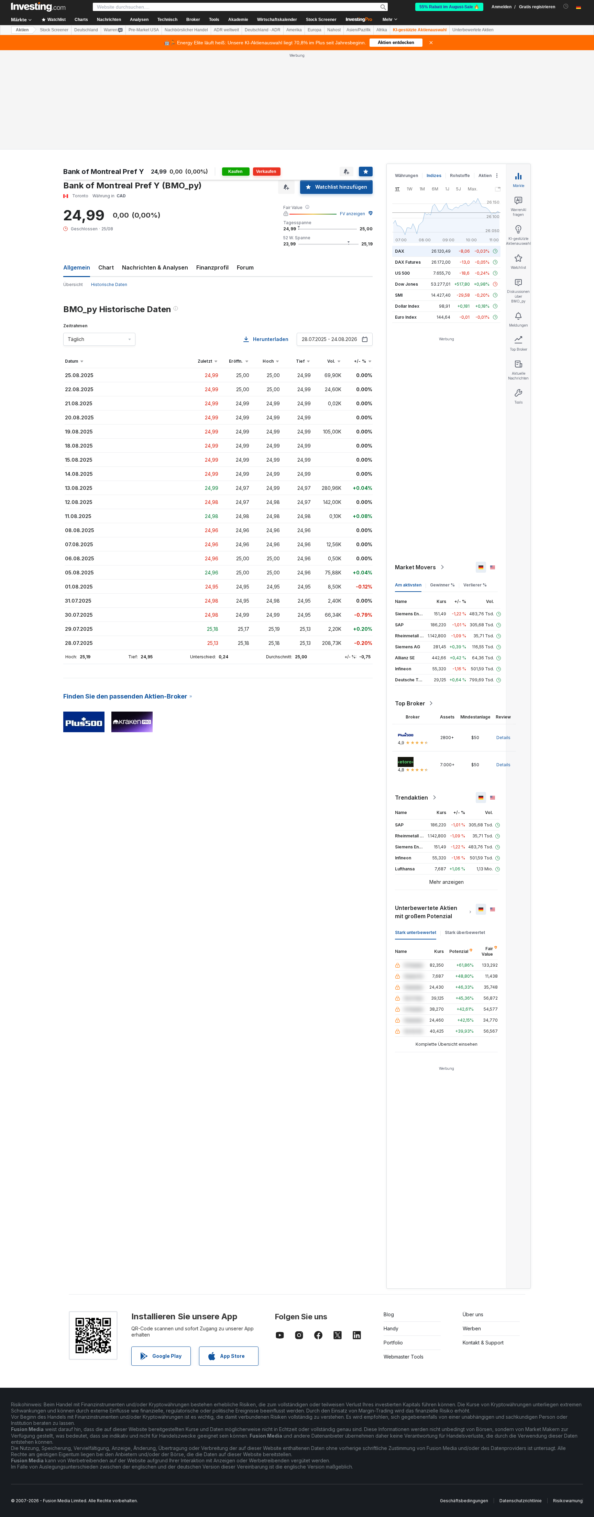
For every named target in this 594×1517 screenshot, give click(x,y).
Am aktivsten (408, 584)
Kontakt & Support (483, 1342)
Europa (314, 30)
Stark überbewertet (465, 932)
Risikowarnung (568, 1500)
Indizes (434, 175)
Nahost (334, 30)
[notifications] (566, 6)
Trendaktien (411, 797)
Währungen (406, 175)
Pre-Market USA (144, 30)
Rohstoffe (460, 175)
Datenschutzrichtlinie (520, 1500)
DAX (399, 251)
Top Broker (410, 703)
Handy (391, 1328)
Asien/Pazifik (358, 30)
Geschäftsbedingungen (464, 1500)
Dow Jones (406, 284)
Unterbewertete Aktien (473, 30)
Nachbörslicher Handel (186, 30)
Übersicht (73, 284)
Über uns (473, 1314)
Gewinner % (442, 584)
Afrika (381, 30)
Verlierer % (475, 584)
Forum (245, 267)
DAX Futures (408, 262)
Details (503, 737)
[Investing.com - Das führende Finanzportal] (38, 7)
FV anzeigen (352, 213)
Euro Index (406, 317)
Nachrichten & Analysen (155, 267)
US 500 (402, 273)
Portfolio (393, 1342)
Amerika (294, 30)
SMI (399, 295)
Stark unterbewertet (415, 932)
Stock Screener (321, 19)
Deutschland (86, 30)
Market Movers (415, 567)
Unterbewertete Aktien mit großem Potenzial (426, 912)
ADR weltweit (226, 30)
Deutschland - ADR (262, 30)
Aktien (22, 30)
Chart (106, 267)
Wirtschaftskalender (277, 19)
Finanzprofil (212, 267)
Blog (389, 1314)
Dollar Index (407, 306)
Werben (472, 1328)
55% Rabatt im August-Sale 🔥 (449, 6)
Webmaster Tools (404, 1357)
